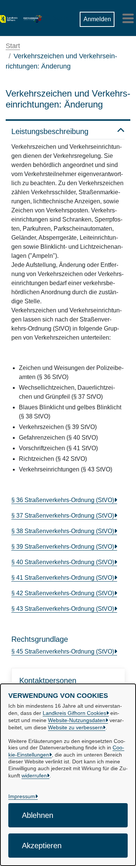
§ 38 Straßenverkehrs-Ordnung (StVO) (62, 531)
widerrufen (34, 775)
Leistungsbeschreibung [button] (49, 131)
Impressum (21, 796)
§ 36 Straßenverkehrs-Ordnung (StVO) (62, 500)
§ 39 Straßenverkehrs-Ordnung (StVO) (62, 546)
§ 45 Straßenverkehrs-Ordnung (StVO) (62, 651)
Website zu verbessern (75, 727)
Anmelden (97, 19)
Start (13, 46)
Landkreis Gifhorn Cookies (74, 713)
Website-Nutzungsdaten (76, 720)
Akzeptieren (42, 845)
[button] (58, 16)
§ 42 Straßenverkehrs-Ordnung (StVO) (62, 593)
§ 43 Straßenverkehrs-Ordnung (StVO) (62, 608)
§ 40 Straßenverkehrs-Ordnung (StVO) (62, 562)
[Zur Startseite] (8, 18)
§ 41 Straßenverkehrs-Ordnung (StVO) (62, 577)
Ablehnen (37, 815)
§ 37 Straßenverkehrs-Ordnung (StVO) (62, 515)
